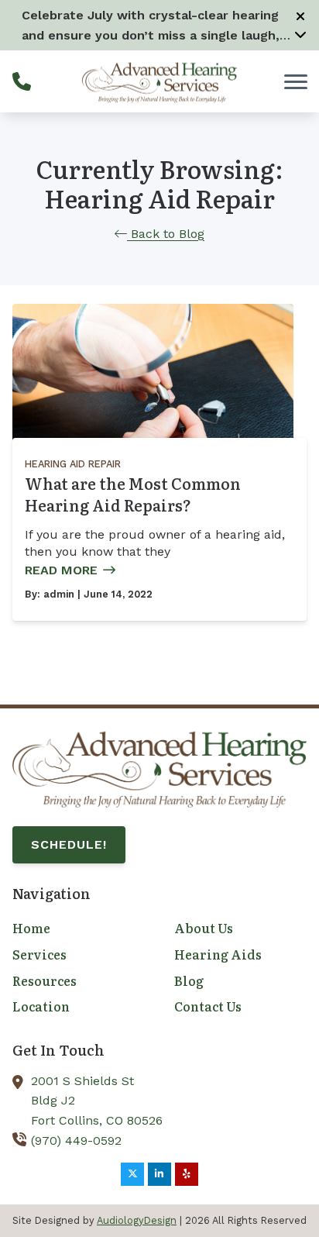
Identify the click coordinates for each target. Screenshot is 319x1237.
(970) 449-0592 (76, 1140)
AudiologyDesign (137, 1220)
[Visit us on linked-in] (159, 1174)
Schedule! (69, 844)
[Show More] (300, 34)
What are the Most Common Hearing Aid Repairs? (133, 493)
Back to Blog (165, 233)
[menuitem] (78, 928)
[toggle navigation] (296, 81)
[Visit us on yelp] (186, 1174)
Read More (61, 570)
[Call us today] (21, 81)
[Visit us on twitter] (132, 1174)
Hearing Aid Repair (73, 464)
